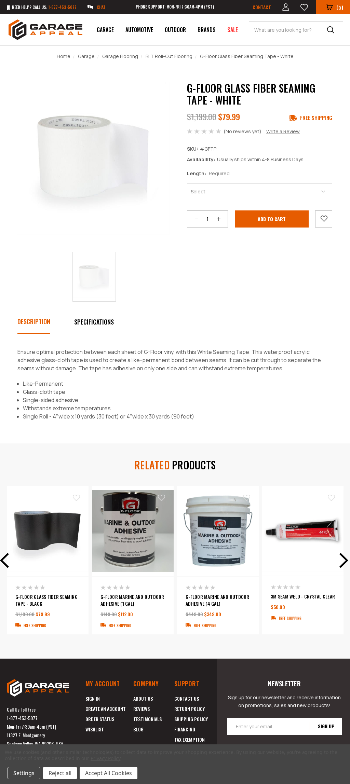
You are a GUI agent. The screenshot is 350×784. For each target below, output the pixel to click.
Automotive (139, 30)
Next (341, 560)
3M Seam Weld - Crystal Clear (303, 596)
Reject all (60, 773)
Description (33, 321)
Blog (138, 729)
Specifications (94, 321)
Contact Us (186, 698)
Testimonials (147, 719)
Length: (208, 173)
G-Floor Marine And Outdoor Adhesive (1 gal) (132, 600)
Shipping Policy (191, 719)
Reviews (141, 708)
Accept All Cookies (108, 773)
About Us (143, 698)
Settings (24, 773)
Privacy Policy (105, 758)
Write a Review (283, 131)
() (339, 7)
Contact (262, 7)
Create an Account (105, 708)
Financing (184, 729)
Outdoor (175, 30)
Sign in (92, 698)
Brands (207, 30)
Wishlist (94, 729)
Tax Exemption (189, 739)
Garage (105, 30)
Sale (232, 30)
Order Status (99, 719)
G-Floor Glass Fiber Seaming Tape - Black (46, 600)
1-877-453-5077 (22, 717)
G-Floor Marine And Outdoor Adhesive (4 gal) (218, 600)
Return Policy (189, 708)
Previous (7, 560)
